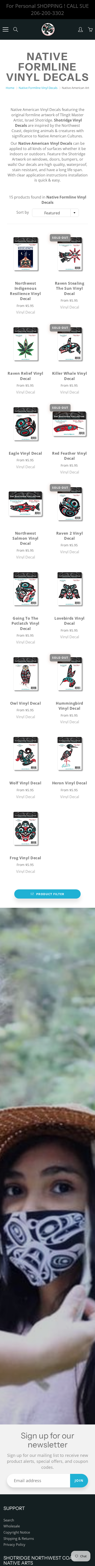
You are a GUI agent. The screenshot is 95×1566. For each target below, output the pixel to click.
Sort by (22, 212)
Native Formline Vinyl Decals (38, 88)
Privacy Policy (14, 1544)
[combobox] (55, 213)
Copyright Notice (16, 1532)
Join (79, 1480)
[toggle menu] (5, 29)
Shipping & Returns (18, 1538)
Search (8, 1520)
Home (10, 88)
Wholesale (11, 1526)
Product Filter (50, 894)
